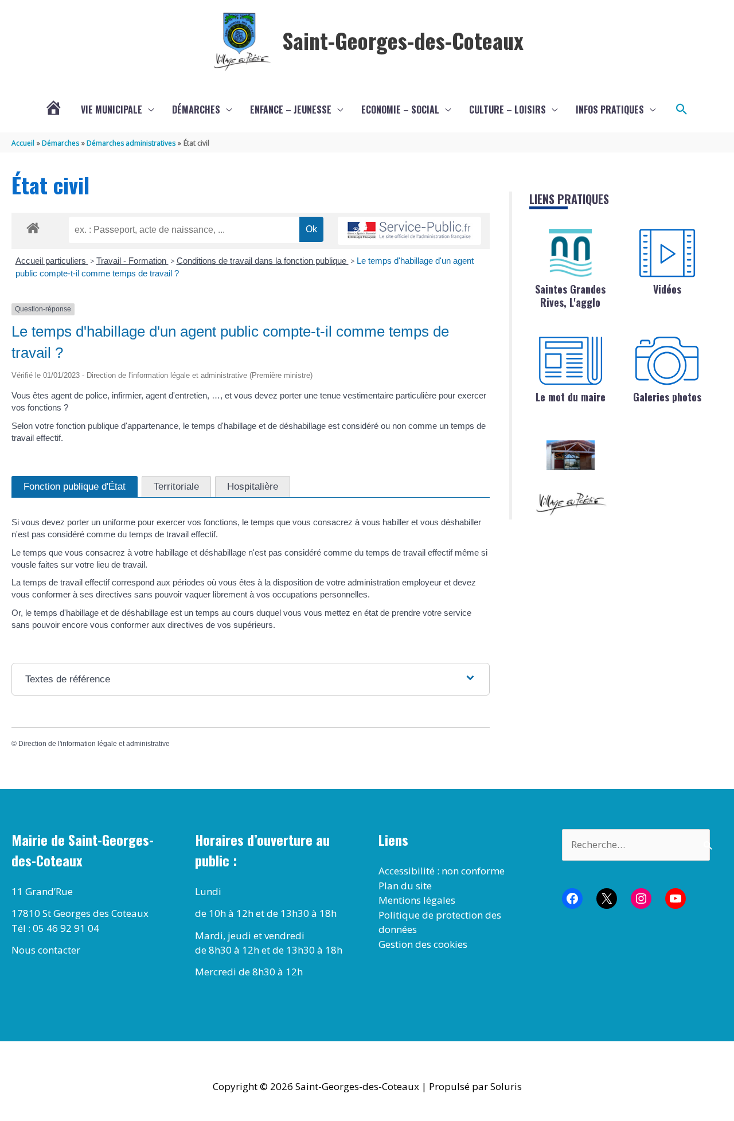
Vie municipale (111, 109)
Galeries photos (667, 396)
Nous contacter (45, 949)
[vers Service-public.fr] (409, 231)
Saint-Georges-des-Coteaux (403, 40)
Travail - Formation (132, 260)
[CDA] (570, 253)
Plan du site (405, 885)
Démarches (196, 109)
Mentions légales (416, 900)
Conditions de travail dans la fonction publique (263, 260)
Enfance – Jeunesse (290, 109)
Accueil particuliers (51, 260)
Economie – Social (400, 109)
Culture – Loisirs (507, 109)
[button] (681, 109)
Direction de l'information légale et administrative (94, 744)
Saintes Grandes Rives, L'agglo (570, 296)
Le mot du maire (571, 396)
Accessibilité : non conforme (441, 870)
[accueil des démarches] (33, 226)
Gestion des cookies (422, 944)
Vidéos (667, 289)
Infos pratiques (610, 109)
